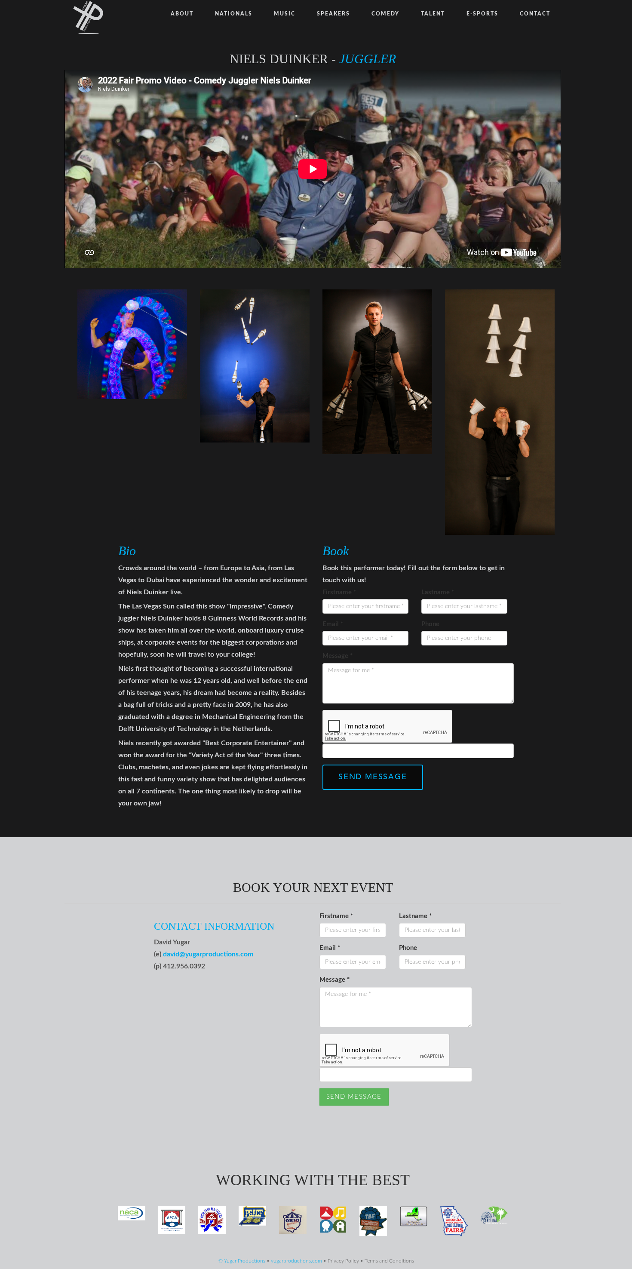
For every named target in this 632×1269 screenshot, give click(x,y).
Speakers (333, 13)
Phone (430, 624)
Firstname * (339, 592)
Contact (535, 13)
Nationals (233, 13)
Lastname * (437, 592)
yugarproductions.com (296, 1261)
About (182, 13)
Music (284, 13)
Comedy (385, 13)
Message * (337, 656)
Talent (433, 13)
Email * (332, 624)
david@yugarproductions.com (208, 954)
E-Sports (482, 13)
